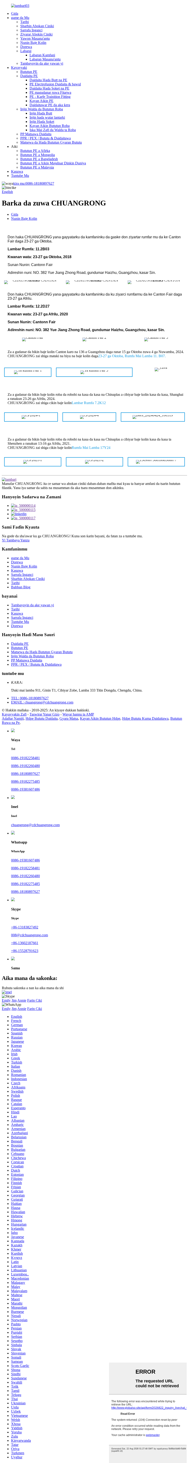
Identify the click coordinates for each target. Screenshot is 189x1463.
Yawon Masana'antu (35, 38)
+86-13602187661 (24, 943)
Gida (14, 13)
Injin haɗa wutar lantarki (47, 117)
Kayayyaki (19, 68)
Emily (6, 1000)
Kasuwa (17, 171)
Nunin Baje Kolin (33, 43)
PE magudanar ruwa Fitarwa (50, 92)
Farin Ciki (34, 1000)
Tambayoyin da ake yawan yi (41, 63)
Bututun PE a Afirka (35, 151)
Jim (14, 1000)
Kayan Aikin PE (41, 101)
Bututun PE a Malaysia (37, 167)
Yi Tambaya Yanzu (16, 540)
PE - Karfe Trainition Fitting (50, 97)
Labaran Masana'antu (45, 59)
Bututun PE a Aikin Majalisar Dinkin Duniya (53, 163)
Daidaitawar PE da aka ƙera (50, 105)
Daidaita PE (29, 76)
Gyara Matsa (68, 718)
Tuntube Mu (20, 176)
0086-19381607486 (25, 789)
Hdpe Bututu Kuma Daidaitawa (145, 718)
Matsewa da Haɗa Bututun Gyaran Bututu (51, 142)
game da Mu (20, 18)
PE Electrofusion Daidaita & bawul (55, 84)
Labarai (25, 51)
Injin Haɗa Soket (42, 122)
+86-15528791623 (24, 951)
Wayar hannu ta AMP (78, 714)
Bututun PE (28, 72)
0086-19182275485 (25, 781)
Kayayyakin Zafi (14, 714)
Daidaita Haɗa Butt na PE (48, 80)
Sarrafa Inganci (31, 30)
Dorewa (26, 47)
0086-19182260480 (25, 766)
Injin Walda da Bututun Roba (41, 109)
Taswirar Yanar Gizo (44, 714)
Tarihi (24, 22)
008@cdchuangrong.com (29, 935)
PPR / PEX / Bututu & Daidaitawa (45, 138)
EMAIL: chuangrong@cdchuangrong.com (42, 702)
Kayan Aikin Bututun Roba (50, 126)
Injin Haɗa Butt (41, 113)
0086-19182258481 (25, 758)
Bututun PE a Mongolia (37, 155)
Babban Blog (20, 587)
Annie (21, 1000)
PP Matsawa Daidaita (35, 134)
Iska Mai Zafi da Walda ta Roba (53, 130)
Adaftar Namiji (13, 718)
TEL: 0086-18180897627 (30, 698)
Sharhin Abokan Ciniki (37, 26)
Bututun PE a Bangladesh (39, 159)
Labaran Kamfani (42, 55)
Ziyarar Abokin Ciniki (36, 34)
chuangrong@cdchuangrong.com (35, 825)
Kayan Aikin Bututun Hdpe (100, 718)
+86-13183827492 (24, 927)
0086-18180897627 (33, 183)
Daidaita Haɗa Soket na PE (49, 88)
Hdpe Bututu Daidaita (42, 718)
